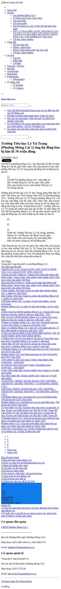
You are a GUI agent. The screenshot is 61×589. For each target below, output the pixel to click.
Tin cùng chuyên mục (11, 266)
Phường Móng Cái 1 (8, 99)
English (19, 85)
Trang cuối (12, 452)
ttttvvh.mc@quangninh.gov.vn (22, 573)
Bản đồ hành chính (10, 457)
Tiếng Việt (14, 82)
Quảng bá (5, 505)
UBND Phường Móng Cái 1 (14, 527)
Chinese (19, 88)
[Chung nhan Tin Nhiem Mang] (16, 581)
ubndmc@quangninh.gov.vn (21, 547)
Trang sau (11, 450)
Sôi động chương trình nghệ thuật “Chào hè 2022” (30, 115)
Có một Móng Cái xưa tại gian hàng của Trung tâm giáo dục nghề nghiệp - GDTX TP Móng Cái (33, 125)
